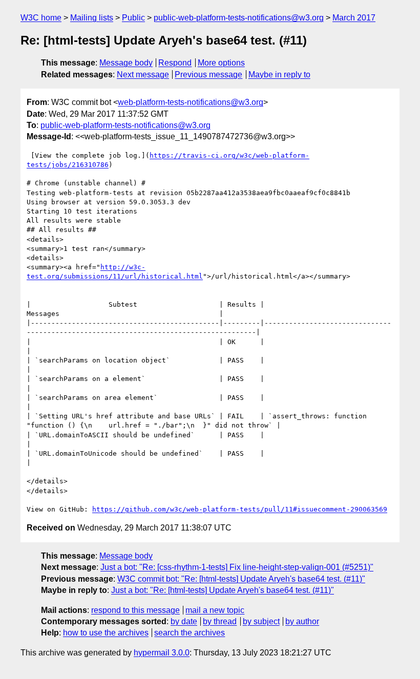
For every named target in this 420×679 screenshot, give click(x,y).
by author (302, 621)
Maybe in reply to (279, 74)
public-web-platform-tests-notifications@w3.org (239, 17)
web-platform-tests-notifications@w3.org (190, 102)
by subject (261, 621)
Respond (175, 62)
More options (221, 62)
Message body (126, 62)
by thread (220, 621)
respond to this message (135, 610)
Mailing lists (91, 17)
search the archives (189, 632)
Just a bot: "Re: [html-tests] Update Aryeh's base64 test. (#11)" (222, 590)
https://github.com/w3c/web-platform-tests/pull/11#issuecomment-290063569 (239, 509)
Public (133, 17)
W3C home (40, 17)
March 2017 (353, 17)
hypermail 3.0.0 (162, 652)
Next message (143, 74)
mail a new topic (214, 610)
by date (184, 621)
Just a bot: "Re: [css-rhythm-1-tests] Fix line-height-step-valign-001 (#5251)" (236, 567)
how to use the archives (106, 632)
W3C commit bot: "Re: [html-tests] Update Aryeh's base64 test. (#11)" (241, 579)
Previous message (208, 74)
